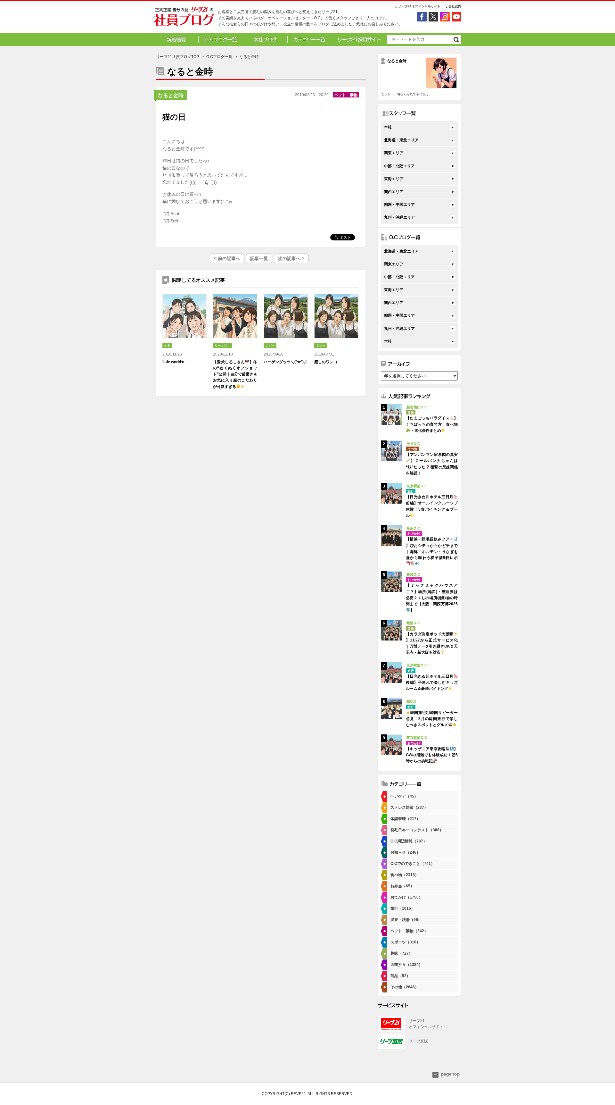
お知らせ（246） (405, 852)
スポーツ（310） (405, 942)
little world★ (173, 362)
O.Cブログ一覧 (219, 56)
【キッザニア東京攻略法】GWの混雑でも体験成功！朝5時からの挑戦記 (432, 755)
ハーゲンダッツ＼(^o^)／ (286, 362)
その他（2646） (404, 987)
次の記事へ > (291, 258)
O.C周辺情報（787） (408, 841)
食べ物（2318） (404, 875)
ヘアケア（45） (404, 796)
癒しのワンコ (325, 362)
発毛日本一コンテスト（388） (416, 830)
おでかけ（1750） (406, 897)
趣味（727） (401, 953)
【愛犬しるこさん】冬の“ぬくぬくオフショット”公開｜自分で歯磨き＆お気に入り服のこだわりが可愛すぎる (235, 374)
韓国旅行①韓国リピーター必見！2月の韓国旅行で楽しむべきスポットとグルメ (432, 718)
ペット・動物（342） (409, 931)
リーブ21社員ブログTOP (177, 56)
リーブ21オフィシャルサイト (419, 6)
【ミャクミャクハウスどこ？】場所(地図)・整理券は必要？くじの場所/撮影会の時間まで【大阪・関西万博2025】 (432, 597)
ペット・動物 (345, 95)
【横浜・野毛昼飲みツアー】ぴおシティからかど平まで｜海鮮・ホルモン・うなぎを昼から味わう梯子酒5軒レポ (432, 548)
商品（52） (400, 976)
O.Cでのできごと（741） (412, 863)
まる (167, 345)
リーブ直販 (418, 1041)
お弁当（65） (402, 886)
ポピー (270, 345)
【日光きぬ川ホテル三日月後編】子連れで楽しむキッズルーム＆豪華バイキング (432, 682)
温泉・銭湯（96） (406, 919)
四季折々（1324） (406, 964)
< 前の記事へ (227, 258)
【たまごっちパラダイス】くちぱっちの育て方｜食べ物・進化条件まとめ (432, 424)
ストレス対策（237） (409, 807)
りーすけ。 (223, 345)
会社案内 (454, 6)
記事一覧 (259, 258)
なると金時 (171, 95)
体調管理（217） (405, 818)
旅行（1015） (402, 908)
